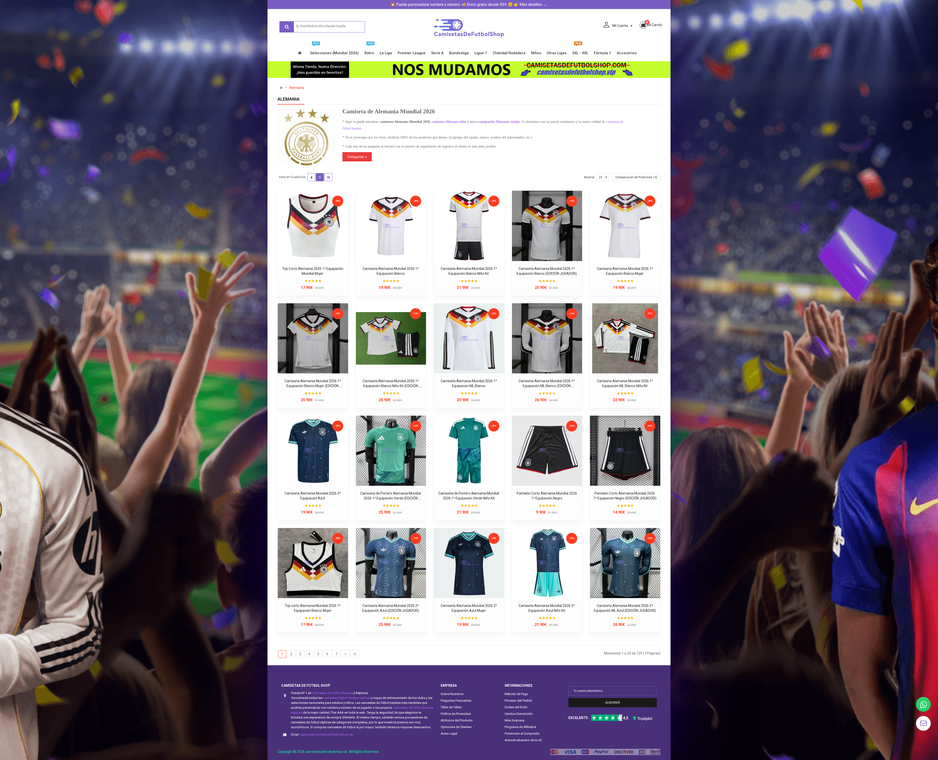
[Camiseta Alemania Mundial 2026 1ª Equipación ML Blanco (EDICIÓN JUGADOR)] (547, 338)
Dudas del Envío (516, 707)
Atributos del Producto (457, 720)
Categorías (356, 157)
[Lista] (328, 177)
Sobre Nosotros (452, 694)
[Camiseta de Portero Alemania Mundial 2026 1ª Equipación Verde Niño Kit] (469, 451)
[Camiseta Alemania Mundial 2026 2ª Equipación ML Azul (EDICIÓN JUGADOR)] (625, 563)
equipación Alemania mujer (499, 122)
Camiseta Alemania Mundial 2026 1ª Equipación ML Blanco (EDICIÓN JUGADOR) (547, 386)
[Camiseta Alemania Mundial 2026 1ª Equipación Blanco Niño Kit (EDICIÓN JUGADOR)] (391, 338)
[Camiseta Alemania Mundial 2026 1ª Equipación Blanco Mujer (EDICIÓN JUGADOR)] (313, 338)
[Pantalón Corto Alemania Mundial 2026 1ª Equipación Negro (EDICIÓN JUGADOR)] (625, 451)
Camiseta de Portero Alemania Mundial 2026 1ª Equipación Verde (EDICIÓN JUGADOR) (391, 498)
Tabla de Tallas (451, 707)
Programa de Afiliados (520, 727)
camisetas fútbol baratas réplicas (347, 698)
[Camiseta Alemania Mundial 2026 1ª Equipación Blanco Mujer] (625, 226)
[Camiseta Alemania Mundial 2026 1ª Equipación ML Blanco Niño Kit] (625, 338)
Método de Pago (516, 694)
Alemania (296, 87)
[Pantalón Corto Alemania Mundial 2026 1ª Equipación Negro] (547, 451)
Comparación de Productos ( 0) (636, 177)
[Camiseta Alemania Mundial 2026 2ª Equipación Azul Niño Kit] (547, 563)
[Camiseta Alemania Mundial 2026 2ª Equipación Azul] (313, 451)
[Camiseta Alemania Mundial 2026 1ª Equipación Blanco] (391, 226)
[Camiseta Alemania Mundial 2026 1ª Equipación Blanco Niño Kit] (469, 226)
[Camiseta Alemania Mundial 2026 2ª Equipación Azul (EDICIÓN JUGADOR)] (391, 563)
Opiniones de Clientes (456, 727)
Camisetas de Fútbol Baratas (332, 693)
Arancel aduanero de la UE (523, 740)
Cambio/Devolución (519, 714)
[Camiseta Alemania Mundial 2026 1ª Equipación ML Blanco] (469, 338)
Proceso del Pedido (518, 700)
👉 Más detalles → (530, 4)
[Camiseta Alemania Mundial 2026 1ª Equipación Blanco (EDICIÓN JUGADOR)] (547, 226)
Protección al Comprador (522, 733)
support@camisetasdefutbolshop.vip (326, 734)
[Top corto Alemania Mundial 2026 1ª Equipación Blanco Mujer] (313, 563)
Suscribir (612, 702)
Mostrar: (589, 177)
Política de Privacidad (456, 714)
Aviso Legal (449, 733)
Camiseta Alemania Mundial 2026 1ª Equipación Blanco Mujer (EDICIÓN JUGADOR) (313, 386)
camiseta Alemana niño (449, 122)
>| (354, 654)
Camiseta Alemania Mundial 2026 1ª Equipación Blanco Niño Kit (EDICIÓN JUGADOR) (390, 386)
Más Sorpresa (514, 720)
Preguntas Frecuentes (456, 700)
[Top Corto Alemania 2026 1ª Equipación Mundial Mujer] (313, 226)
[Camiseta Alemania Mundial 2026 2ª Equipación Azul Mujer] (469, 563)
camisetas (613, 122)
